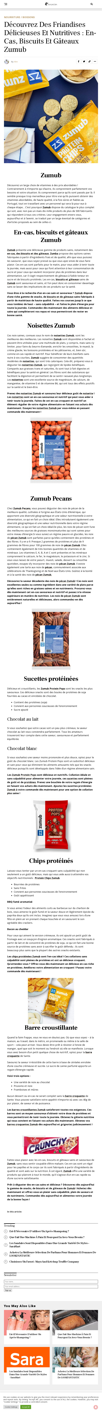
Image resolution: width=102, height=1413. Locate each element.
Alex (16, 61)
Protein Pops (28, 774)
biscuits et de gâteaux (60, 296)
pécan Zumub (18, 537)
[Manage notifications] (96, 1407)
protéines (30, 782)
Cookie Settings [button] (11, 1407)
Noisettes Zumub (51, 326)
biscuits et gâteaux (67, 279)
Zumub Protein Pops (53, 688)
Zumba (54, 253)
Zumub (47, 207)
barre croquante (75, 1096)
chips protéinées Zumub (26, 956)
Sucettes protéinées (51, 679)
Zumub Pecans (51, 498)
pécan (48, 567)
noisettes (28, 361)
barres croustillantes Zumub (29, 1109)
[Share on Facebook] (78, 61)
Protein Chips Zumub (47, 878)
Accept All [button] (25, 1407)
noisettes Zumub (31, 393)
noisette (87, 393)
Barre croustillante (51, 1028)
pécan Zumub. (43, 574)
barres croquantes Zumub (22, 1124)
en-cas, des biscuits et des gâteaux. (28, 253)
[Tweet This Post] (84, 61)
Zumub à (12, 789)
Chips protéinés (51, 861)
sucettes (72, 778)
